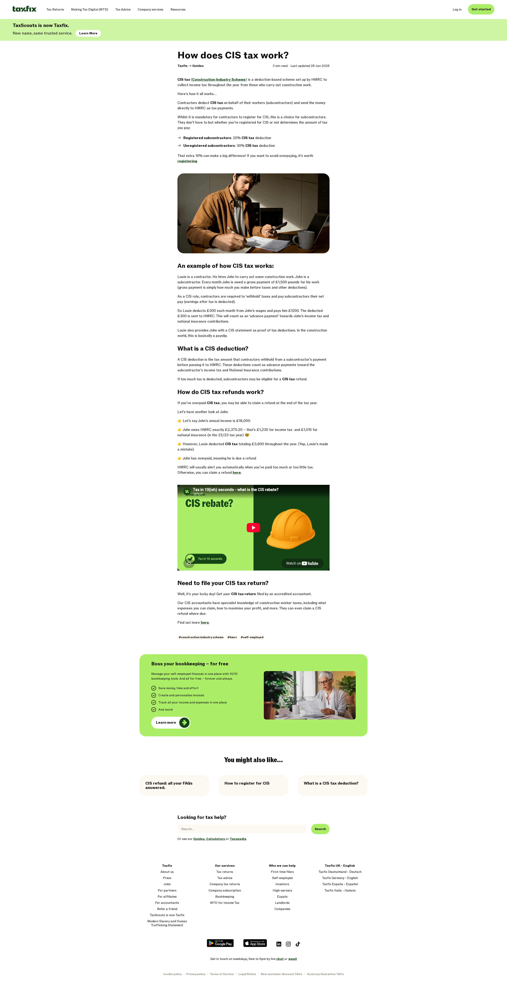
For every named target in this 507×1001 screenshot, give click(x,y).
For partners (167, 890)
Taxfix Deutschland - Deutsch (339, 872)
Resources (178, 9)
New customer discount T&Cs (281, 974)
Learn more (166, 722)
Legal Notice (247, 974)
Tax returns (224, 872)
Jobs (167, 884)
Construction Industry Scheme (219, 79)
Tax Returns (55, 9)
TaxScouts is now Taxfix (167, 915)
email (292, 959)
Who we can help (282, 866)
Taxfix (182, 66)
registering (187, 161)
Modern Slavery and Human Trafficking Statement (167, 923)
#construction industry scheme (201, 637)
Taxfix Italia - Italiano (340, 890)
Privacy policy (195, 974)
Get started (481, 9)
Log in (457, 9)
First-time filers (282, 872)
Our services (225, 866)
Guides (198, 66)
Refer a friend (167, 909)
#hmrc (232, 637)
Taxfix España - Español (340, 884)
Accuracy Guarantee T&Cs (325, 974)
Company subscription (225, 890)
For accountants (167, 903)
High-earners (282, 890)
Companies (282, 909)
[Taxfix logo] (24, 9)
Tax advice (224, 878)
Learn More (88, 33)
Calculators (215, 839)
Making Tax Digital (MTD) (89, 9)
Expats (282, 897)
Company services (150, 9)
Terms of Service (222, 974)
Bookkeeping (224, 897)
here (237, 472)
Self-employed (282, 878)
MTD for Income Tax (224, 903)
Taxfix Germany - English (340, 878)
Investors (282, 884)
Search (320, 829)
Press (167, 878)
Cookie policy (172, 974)
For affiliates (167, 897)
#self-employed (252, 637)
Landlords (282, 903)
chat (280, 959)
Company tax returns (225, 884)
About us (167, 872)
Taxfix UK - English (340, 866)
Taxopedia (238, 839)
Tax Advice (123, 9)
